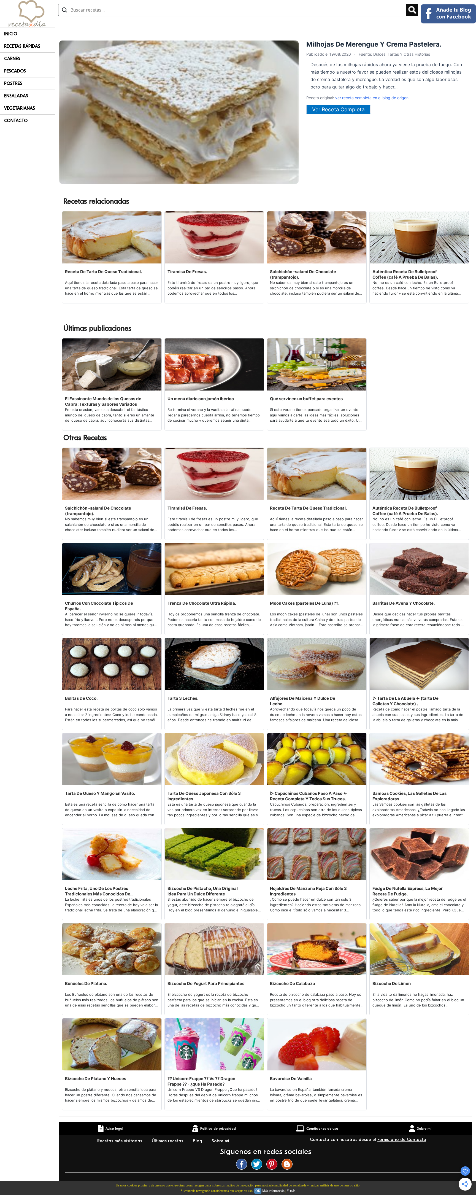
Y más (291, 1191)
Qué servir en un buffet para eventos (306, 398)
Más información (273, 1191)
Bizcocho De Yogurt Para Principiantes (205, 983)
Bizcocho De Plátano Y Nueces (95, 1078)
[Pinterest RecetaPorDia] (273, 1164)
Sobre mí (221, 1141)
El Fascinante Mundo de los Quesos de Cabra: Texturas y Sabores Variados (103, 401)
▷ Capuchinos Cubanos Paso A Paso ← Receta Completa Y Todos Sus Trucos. (308, 796)
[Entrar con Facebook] (448, 13)
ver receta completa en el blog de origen (372, 97)
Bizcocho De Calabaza (292, 983)
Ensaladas (16, 95)
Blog (198, 1141)
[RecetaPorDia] (27, 13)
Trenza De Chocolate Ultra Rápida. (201, 603)
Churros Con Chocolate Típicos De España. (99, 606)
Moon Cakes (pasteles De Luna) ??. (304, 603)
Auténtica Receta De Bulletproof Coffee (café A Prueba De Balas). (405, 274)
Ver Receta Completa (338, 109)
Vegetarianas (19, 108)
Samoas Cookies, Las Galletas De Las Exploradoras (409, 796)
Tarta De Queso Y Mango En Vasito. (100, 793)
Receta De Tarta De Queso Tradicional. (103, 271)
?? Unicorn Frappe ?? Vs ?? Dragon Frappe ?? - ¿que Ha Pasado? (201, 1081)
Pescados (15, 71)
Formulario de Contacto (401, 1139)
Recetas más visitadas (120, 1141)
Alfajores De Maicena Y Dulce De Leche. (302, 701)
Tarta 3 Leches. (182, 698)
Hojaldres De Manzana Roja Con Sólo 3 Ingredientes (308, 891)
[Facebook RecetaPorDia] (243, 1164)
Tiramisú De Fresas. (187, 271)
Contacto (16, 120)
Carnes (12, 58)
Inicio (10, 33)
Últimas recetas (168, 1141)
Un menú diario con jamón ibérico (200, 398)
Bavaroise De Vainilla (291, 1078)
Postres (13, 83)
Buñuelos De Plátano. (86, 983)
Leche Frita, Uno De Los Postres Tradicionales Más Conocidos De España (97, 891)
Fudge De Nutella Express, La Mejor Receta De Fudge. (407, 891)
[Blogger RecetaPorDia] (288, 1164)
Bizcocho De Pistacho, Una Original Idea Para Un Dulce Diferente (202, 891)
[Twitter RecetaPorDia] (258, 1164)
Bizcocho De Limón (391, 983)
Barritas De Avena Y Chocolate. (403, 603)
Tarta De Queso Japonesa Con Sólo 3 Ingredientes (204, 796)
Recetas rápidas (22, 46)
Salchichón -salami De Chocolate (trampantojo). (303, 274)
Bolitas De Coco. (81, 698)
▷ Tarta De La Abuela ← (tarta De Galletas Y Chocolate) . (405, 701)
